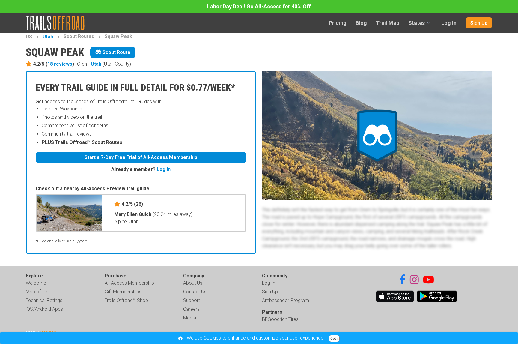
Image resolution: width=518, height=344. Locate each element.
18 (59, 64)
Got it (334, 338)
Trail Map (387, 23)
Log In (449, 23)
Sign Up (478, 23)
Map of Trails (39, 292)
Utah (48, 37)
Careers (191, 309)
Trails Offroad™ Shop (126, 300)
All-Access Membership (129, 283)
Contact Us (195, 292)
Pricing (338, 23)
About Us (192, 283)
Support (191, 300)
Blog (361, 23)
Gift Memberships (123, 292)
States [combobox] (416, 23)
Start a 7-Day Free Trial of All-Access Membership (141, 157)
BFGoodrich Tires (280, 319)
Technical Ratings (44, 300)
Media (189, 318)
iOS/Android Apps (44, 309)
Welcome (36, 283)
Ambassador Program (285, 300)
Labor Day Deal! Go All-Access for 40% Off (259, 6)
